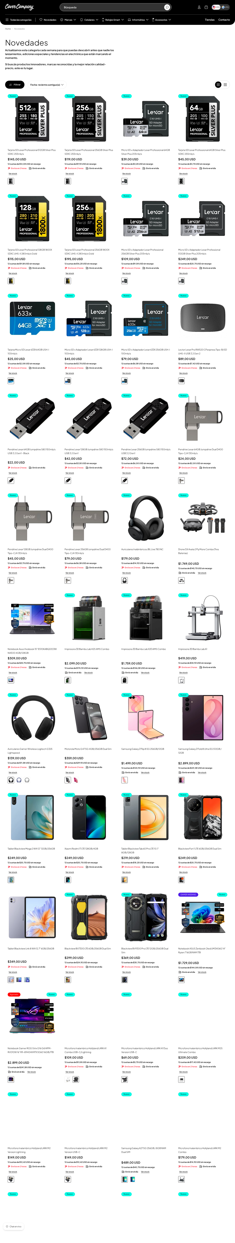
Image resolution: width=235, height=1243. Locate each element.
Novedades (50, 19)
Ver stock (13, 173)
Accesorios (161, 19)
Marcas (68, 19)
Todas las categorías (20, 19)
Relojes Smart (112, 19)
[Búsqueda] (167, 7)
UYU (227, 7)
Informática (138, 19)
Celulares (89, 19)
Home (8, 29)
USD (218, 7)
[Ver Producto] (32, 618)
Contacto (224, 19)
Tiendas (210, 19)
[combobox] (114, 7)
